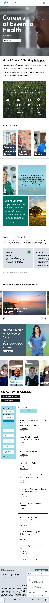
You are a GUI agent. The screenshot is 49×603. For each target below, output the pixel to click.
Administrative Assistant (29, 451)
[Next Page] (33, 559)
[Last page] (37, 559)
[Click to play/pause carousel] (4, 318)
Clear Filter (5, 456)
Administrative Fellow (28, 463)
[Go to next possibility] (45, 318)
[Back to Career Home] (10, 2)
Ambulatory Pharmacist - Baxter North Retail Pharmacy (33, 475)
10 (30, 559)
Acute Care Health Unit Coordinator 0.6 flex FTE (29, 438)
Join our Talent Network (8, 400)
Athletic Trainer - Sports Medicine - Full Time (29, 518)
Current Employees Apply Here (10, 396)
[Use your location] (11, 417)
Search (8, 421)
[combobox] (8, 411)
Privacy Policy (36, 599)
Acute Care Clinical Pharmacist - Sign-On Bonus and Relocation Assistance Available (33, 422)
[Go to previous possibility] (42, 318)
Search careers (7, 40)
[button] (8, 351)
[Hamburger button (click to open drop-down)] (43, 3)
